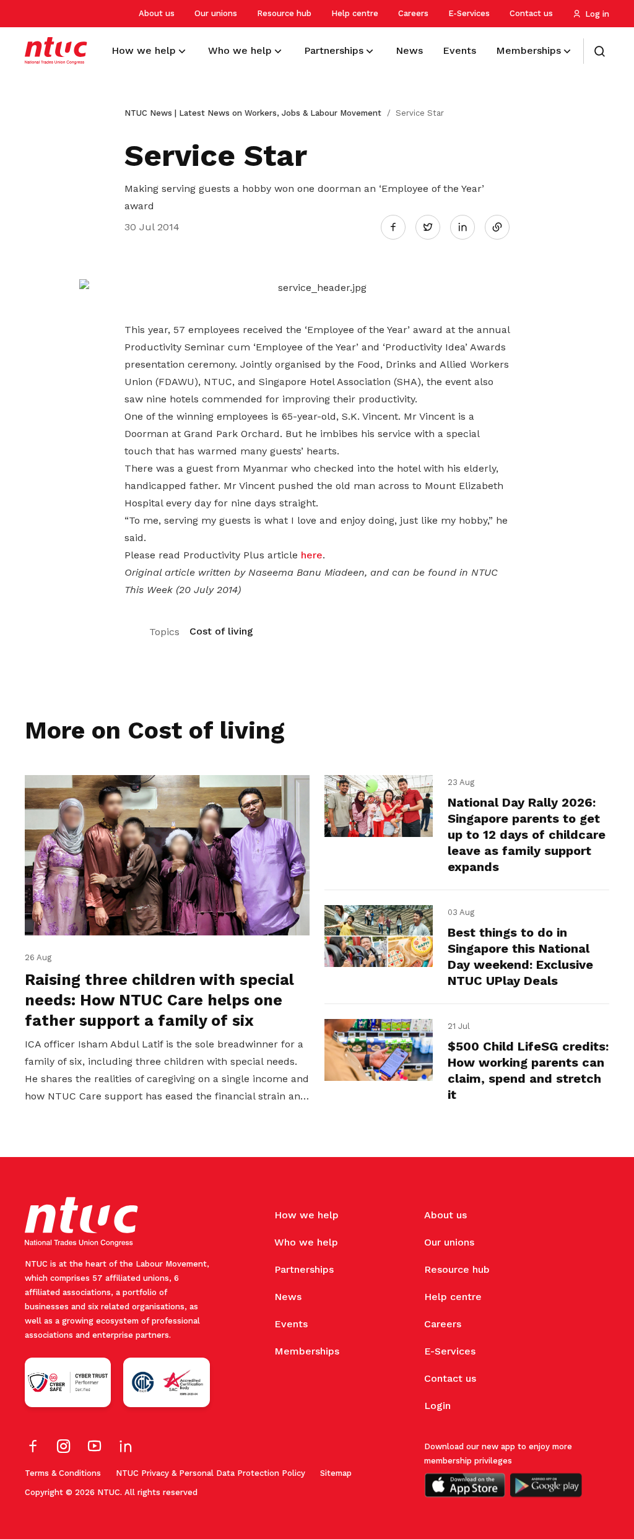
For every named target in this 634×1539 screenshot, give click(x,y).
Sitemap (336, 1473)
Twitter (434, 227)
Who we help (306, 1242)
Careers (413, 13)
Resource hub (284, 13)
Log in (597, 14)
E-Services (469, 13)
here (312, 555)
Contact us (531, 13)
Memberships (306, 1351)
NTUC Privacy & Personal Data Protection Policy (210, 1473)
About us (157, 13)
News (288, 1297)
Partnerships (304, 1269)
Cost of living (221, 631)
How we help (306, 1215)
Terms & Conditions (63, 1473)
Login (437, 1405)
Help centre (354, 13)
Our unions (215, 13)
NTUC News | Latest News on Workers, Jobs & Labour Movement (252, 113)
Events (291, 1324)
